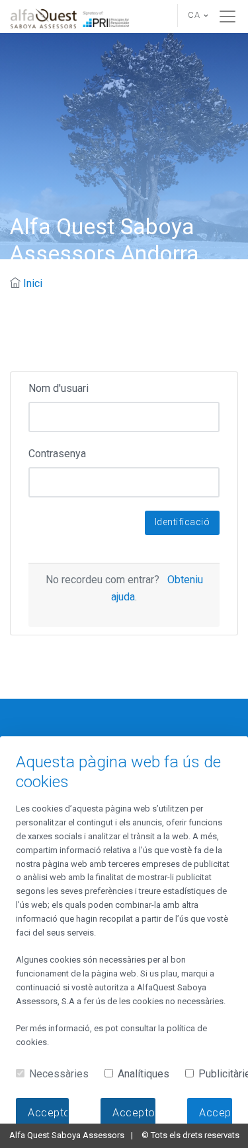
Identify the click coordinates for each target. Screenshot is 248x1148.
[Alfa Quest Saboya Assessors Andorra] (71, 16)
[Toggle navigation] (227, 16)
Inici (32, 283)
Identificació (182, 522)
